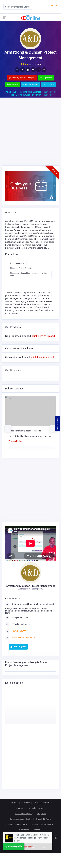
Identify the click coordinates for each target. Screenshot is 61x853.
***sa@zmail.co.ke (21, 624)
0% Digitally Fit (46, 78)
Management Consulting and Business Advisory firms (29, 274)
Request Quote (19, 647)
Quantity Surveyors (17, 263)
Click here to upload (43, 335)
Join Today (28, 847)
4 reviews (36, 64)
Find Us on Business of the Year (37, 92)
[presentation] (8, 428)
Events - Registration (43, 803)
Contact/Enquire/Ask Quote (23, 78)
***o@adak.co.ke (20, 617)
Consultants (23, 830)
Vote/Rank (13, 84)
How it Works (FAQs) (24, 814)
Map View (41, 814)
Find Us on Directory (13, 92)
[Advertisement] (30, 128)
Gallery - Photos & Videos (42, 824)
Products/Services (30, 84)
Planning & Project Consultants (22, 268)
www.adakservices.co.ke (23, 637)
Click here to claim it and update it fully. (32, 248)
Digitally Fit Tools (43, 819)
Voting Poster (48, 84)
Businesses (20, 808)
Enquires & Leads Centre (21, 819)
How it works (58, 424)
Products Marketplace (17, 824)
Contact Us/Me (15, 441)
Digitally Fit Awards (37, 808)
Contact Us (38, 830)
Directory (26, 803)
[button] (6, 186)
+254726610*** (19, 631)
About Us (13, 803)
